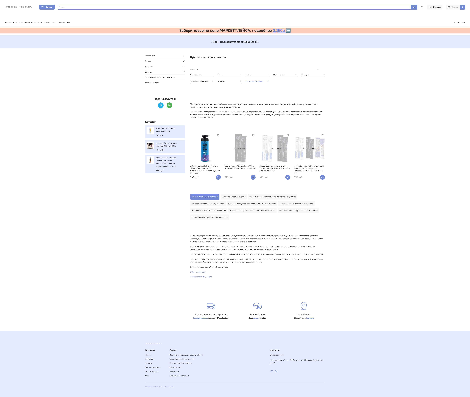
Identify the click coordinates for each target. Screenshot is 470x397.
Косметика (150, 55)
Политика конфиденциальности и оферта (186, 355)
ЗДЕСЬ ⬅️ (282, 30)
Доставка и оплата (200, 318)
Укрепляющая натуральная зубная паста (209, 217)
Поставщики (174, 371)
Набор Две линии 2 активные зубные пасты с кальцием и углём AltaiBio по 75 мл (274, 168)
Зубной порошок (197, 272)
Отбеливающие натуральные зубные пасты (298, 210)
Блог (69, 22)
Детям (148, 61)
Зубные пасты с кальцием (233, 197)
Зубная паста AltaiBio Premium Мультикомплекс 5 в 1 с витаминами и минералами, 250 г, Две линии (205, 169)
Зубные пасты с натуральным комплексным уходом (272, 197)
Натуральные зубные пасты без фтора (208, 210)
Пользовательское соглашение (182, 359)
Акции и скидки (152, 82)
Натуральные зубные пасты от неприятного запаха (252, 210)
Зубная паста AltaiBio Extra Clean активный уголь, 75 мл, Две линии (240, 167)
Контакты (29, 22)
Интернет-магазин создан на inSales (159, 386)
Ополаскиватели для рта (201, 277)
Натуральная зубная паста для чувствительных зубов (252, 203)
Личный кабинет (58, 22)
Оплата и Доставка (42, 22)
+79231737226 (459, 22)
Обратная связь (176, 367)
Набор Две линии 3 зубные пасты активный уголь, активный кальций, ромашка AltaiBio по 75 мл (309, 169)
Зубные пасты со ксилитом (203, 197)
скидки (256, 318)
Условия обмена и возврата (181, 363)
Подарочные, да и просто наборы (160, 77)
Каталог (49, 7)
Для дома (149, 66)
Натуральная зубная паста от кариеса (296, 203)
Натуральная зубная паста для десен (207, 203)
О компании (18, 22)
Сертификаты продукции (179, 375)
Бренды (148, 71)
